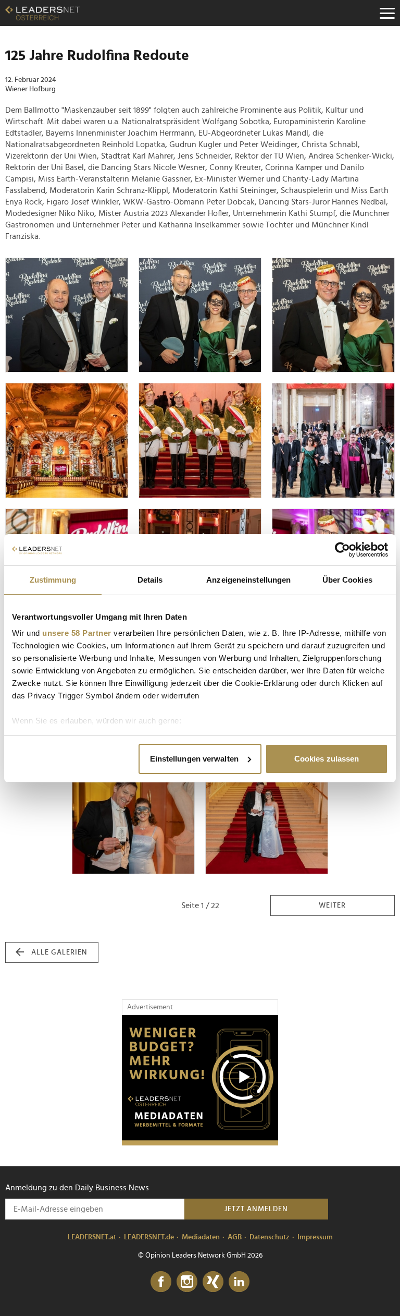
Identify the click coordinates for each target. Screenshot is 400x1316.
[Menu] (387, 13)
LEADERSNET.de (149, 1237)
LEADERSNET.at (92, 1237)
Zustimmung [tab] (53, 579)
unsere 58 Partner (76, 633)
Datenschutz (269, 1237)
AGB (235, 1237)
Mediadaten (201, 1237)
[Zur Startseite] (42, 13)
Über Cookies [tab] (347, 579)
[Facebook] (161, 1282)
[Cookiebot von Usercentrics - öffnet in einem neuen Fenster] (342, 550)
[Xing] (213, 1282)
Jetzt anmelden (256, 1209)
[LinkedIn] (239, 1282)
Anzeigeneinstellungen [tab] (248, 579)
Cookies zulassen (326, 758)
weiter (332, 905)
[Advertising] (200, 1080)
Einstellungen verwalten (194, 758)
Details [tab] (150, 579)
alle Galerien (59, 952)
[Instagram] (187, 1282)
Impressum (315, 1237)
